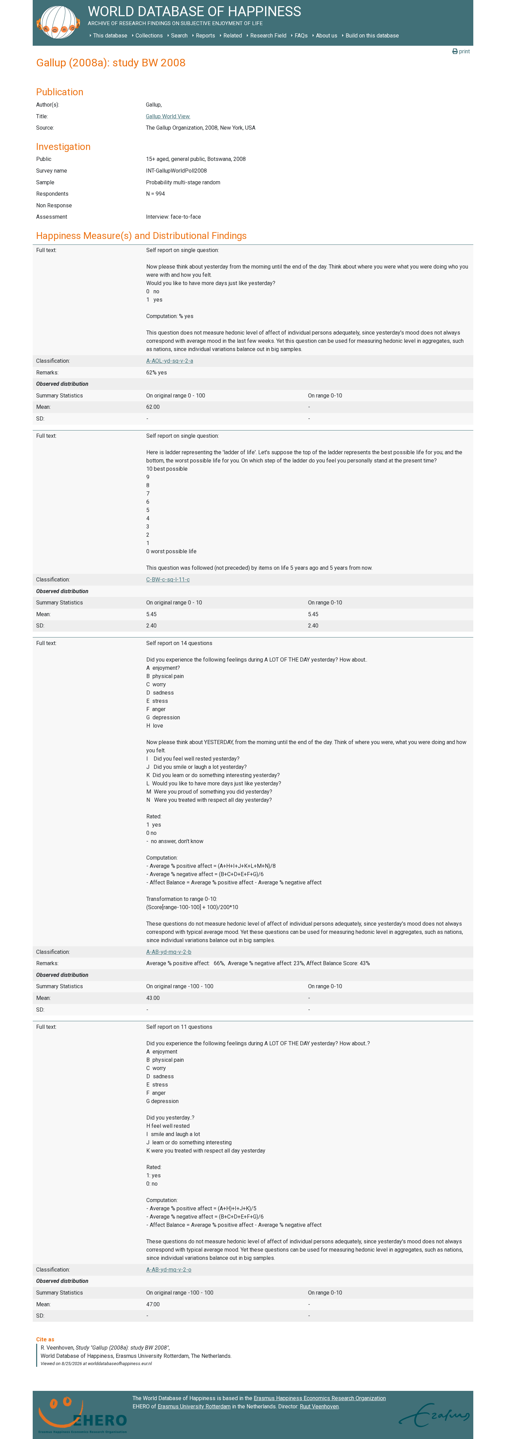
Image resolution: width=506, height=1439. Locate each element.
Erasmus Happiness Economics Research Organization (320, 1398)
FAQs (301, 35)
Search (179, 35)
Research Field (268, 35)
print (464, 51)
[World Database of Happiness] (60, 23)
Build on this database (372, 35)
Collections (149, 35)
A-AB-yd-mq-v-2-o (168, 1269)
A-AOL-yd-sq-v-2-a (169, 361)
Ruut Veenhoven (319, 1406)
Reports (205, 35)
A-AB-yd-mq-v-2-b (168, 952)
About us (326, 35)
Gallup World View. (168, 116)
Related (232, 35)
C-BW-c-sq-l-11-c (168, 579)
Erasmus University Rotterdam (194, 1406)
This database (110, 35)
